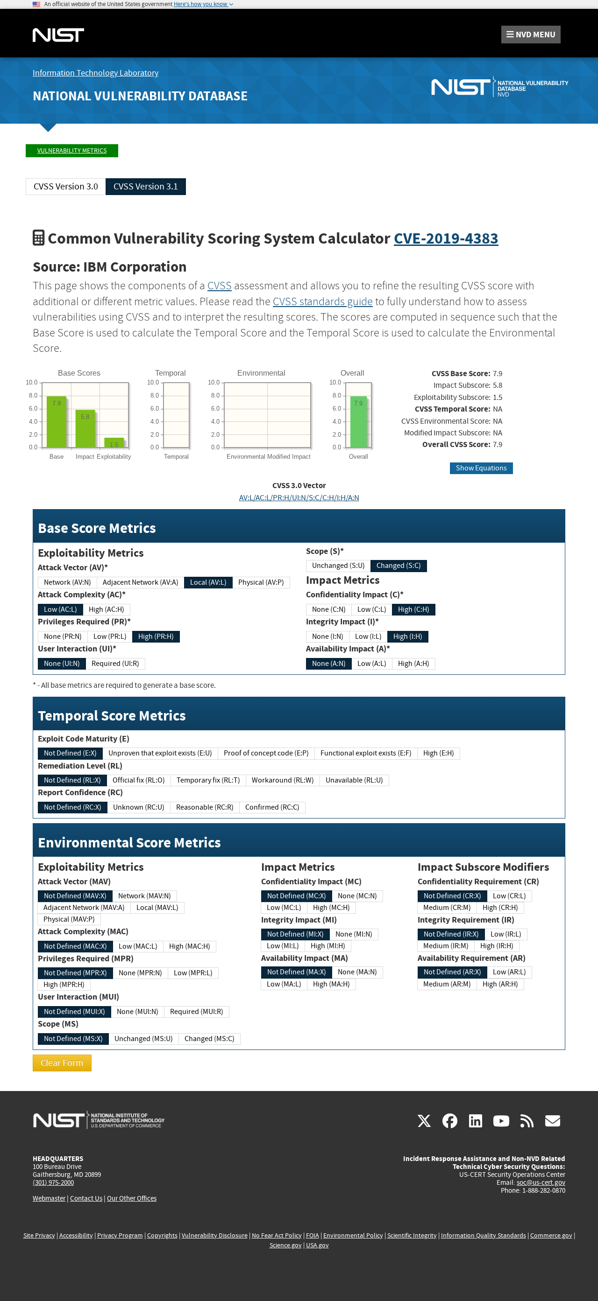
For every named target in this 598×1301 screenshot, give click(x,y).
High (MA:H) (331, 984)
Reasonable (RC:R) (205, 807)
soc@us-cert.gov (541, 1182)
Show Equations (481, 468)
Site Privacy (39, 1235)
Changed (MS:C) (210, 1038)
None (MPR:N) (140, 973)
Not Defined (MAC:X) (75, 946)
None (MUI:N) (137, 1011)
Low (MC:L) (284, 907)
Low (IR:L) (506, 934)
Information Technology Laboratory (95, 73)
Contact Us (86, 1198)
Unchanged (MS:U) (143, 1038)
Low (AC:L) (60, 609)
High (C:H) (413, 609)
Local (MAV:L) (157, 907)
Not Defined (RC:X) (72, 807)
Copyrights (162, 1235)
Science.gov (286, 1245)
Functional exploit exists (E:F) (366, 753)
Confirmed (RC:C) (272, 807)
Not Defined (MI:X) (295, 934)
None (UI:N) (62, 663)
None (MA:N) (357, 972)
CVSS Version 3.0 (66, 186)
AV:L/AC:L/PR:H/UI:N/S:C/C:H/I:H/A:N (299, 498)
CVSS (219, 286)
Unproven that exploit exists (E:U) (160, 753)
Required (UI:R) (115, 663)
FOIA (312, 1235)
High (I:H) (407, 636)
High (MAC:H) (189, 946)
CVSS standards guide (323, 301)
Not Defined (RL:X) (72, 780)
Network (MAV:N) (144, 896)
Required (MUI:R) (196, 1011)
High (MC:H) (331, 907)
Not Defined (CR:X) (452, 896)
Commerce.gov (551, 1235)
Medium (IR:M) (446, 946)
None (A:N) (329, 663)
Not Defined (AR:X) (452, 972)
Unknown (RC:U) (138, 807)
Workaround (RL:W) (283, 780)
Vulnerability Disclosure (215, 1235)
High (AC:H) (106, 609)
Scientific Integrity (412, 1235)
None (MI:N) (353, 934)
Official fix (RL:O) (139, 780)
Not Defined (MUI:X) (74, 1011)
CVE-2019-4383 (446, 238)
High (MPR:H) (64, 984)
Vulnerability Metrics (72, 150)
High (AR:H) (500, 984)
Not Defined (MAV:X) (75, 896)
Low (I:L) (368, 636)
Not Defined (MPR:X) (75, 973)
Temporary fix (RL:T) (208, 780)
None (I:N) (327, 636)
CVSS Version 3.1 (146, 186)
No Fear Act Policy (277, 1235)
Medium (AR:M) (447, 984)
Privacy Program (120, 1235)
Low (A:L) (371, 663)
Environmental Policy (353, 1235)
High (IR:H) (496, 946)
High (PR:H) (156, 636)
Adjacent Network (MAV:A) (84, 907)
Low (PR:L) (110, 636)
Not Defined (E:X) (70, 753)
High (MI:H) (328, 946)
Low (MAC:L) (138, 946)
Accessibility (76, 1235)
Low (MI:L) (283, 946)
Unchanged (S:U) (338, 565)
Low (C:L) (371, 609)
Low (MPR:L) (193, 973)
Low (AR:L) (509, 972)
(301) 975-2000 (53, 1182)
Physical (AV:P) (261, 582)
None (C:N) (329, 609)
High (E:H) (438, 753)
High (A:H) (413, 663)
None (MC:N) (357, 896)
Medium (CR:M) (447, 907)
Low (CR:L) (509, 896)
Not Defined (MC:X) (296, 896)
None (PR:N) (63, 636)
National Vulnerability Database (140, 96)
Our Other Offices (132, 1199)
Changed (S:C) (399, 565)
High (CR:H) (500, 907)
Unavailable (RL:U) (354, 780)
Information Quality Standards (483, 1235)
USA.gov (317, 1245)
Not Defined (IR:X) (451, 934)
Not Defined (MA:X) (296, 972)
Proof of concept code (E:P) (266, 753)
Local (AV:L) (208, 582)
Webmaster (49, 1198)
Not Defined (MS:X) (73, 1038)
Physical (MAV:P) (69, 919)
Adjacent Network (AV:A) (140, 582)
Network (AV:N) (67, 582)
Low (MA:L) (284, 984)
